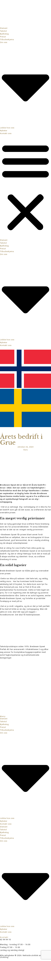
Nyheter (3, 131)
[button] (25, 187)
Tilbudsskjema (7, 39)
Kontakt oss (5, 133)
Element (4, 28)
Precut (3, 37)
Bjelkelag (4, 34)
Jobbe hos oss (7, 128)
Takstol (3, 31)
